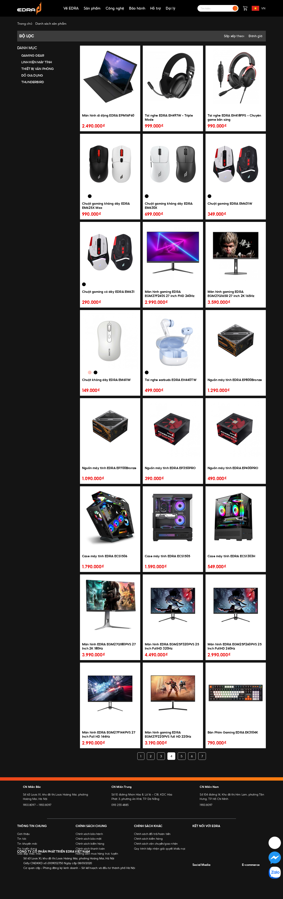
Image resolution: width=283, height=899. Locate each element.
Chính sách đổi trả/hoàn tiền (152, 834)
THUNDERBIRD (32, 82)
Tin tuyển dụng (27, 848)
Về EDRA (71, 8)
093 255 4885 (119, 805)
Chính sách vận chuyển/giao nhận (156, 843)
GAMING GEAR (32, 55)
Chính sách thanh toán (90, 848)
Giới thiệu (23, 834)
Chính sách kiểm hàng (90, 843)
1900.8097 (29, 805)
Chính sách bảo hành (89, 834)
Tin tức (21, 838)
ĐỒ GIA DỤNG (32, 75)
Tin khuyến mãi (27, 843)
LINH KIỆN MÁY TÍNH (36, 62)
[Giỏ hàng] (245, 8)
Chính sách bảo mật (89, 838)
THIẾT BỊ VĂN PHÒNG (37, 68)
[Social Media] (195, 871)
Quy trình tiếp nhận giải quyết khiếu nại (159, 848)
